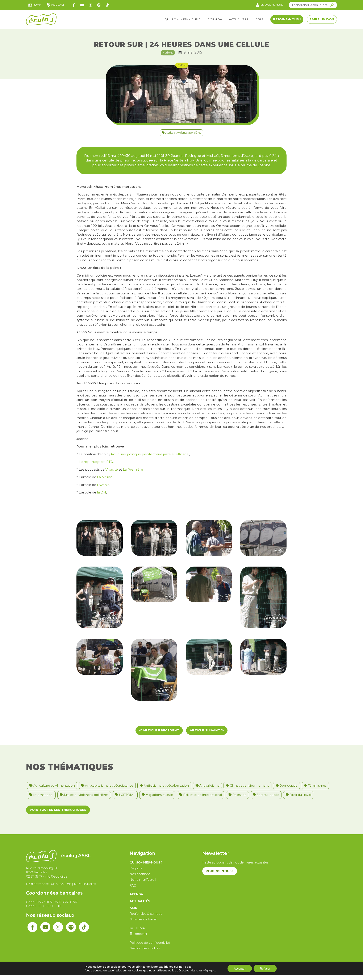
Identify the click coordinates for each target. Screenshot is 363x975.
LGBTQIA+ (126, 795)
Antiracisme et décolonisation (166, 785)
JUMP (37, 4)
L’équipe (136, 868)
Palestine (238, 795)
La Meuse (105, 477)
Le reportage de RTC (96, 462)
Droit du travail (300, 795)
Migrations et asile (159, 795)
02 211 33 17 (34, 876)
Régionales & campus (146, 914)
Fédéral (182, 65)
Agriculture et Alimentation (53, 785)
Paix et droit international (202, 795)
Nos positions (140, 874)
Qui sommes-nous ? (182, 19)
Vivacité (111, 469)
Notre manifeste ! (143, 880)
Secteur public (267, 795)
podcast (57, 4)
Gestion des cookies (145, 948)
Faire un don (321, 19)
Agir (259, 19)
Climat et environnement (249, 785)
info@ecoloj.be (56, 876)
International (42, 795)
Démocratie (288, 785)
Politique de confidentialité (150, 943)
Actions (167, 52)
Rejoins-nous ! (287, 19)
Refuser (265, 968)
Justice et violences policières (182, 132)
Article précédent (160, 730)
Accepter (240, 968)
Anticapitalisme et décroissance (108, 785)
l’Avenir (103, 485)
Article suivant (205, 730)
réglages (209, 970)
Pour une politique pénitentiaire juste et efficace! (150, 454)
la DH (101, 492)
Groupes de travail (143, 919)
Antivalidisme (209, 785)
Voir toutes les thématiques (58, 810)
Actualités (239, 19)
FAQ (133, 885)
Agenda (215, 19)
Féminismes (316, 785)
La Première (133, 469)
